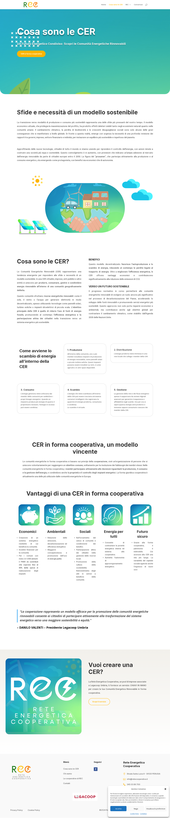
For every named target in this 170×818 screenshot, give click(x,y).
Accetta (118, 808)
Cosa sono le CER (116, 5)
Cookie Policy (134, 814)
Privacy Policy (16, 810)
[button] (165, 789)
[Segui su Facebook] (95, 769)
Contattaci (143, 814)
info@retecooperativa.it (137, 779)
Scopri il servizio (99, 702)
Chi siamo (67, 773)
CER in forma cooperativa (31, 54)
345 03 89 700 (133, 784)
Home (103, 5)
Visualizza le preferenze (155, 808)
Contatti (66, 783)
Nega (136, 808)
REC (127, 5)
